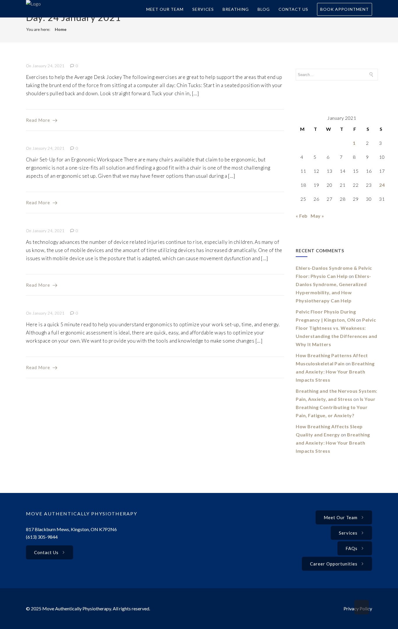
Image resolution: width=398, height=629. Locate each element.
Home (60, 29)
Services (203, 9)
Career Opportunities (334, 563)
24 (382, 185)
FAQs (352, 548)
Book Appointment (344, 9)
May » (317, 216)
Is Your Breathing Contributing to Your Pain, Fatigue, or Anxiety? (335, 407)
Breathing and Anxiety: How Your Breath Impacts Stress (335, 372)
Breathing (236, 9)
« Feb (302, 216)
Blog (264, 9)
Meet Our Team (165, 9)
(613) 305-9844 (42, 537)
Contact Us (293, 9)
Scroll (361, 607)
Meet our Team (341, 517)
